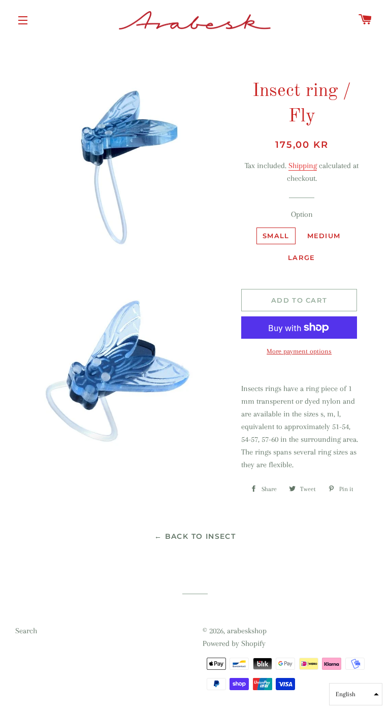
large (301, 257)
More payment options (299, 351)
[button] (355, 694)
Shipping (302, 165)
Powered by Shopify (234, 643)
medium (324, 236)
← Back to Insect (195, 536)
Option (302, 214)
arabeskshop (247, 630)
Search (26, 630)
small (276, 236)
